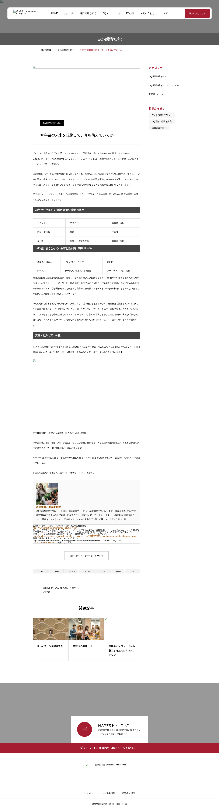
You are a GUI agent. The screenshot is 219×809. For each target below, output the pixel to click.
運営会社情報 (128, 793)
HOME (54, 13)
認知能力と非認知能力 (48, 507)
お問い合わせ (147, 13)
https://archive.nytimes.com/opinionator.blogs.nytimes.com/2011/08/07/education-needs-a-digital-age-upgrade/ (85, 536)
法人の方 (69, 13)
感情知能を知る (88, 13)
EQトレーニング (111, 13)
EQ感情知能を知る (52, 123)
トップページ (90, 793)
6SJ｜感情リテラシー (162, 115)
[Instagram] (107, 776)
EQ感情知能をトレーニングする (164, 85)
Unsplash (37, 542)
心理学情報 (109, 793)
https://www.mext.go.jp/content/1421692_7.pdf (55, 528)
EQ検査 (130, 13)
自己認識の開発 (159, 128)
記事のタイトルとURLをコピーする (86, 555)
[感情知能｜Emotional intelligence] (27, 13)
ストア (164, 13)
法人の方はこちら (197, 13)
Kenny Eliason (50, 542)
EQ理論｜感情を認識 (162, 121)
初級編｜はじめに (157, 94)
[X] (112, 776)
